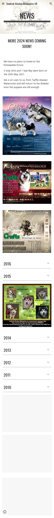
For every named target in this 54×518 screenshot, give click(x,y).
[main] (27, 16)
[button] (3, 3)
